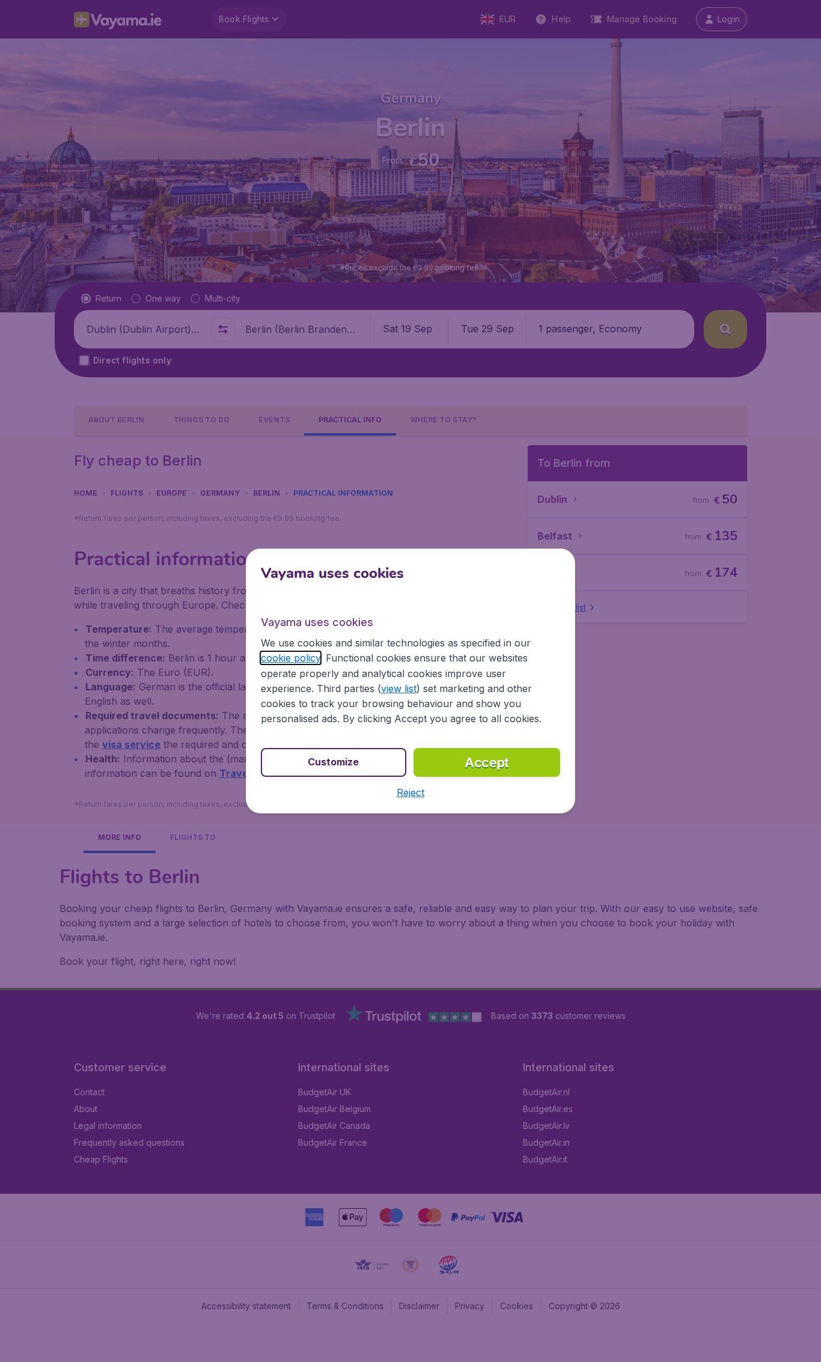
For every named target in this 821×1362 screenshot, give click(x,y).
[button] (410, 792)
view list (399, 689)
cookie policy (290, 658)
